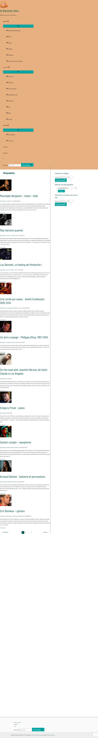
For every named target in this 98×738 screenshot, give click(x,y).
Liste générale (11, 134)
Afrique (10, 42)
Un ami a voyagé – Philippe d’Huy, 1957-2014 (24, 337)
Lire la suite (2, 213)
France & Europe (14, 235)
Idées (9, 113)
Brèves (8, 235)
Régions (5, 21)
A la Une (10, 119)
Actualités (10, 82)
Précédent (5, 532)
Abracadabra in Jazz (12, 94)
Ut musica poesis (12, 88)
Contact (15, 724)
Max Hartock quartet (11, 230)
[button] (8, 21)
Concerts (5, 147)
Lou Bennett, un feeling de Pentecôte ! (21, 264)
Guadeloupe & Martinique (14, 30)
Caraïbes (10, 49)
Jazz (9, 107)
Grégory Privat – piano (12, 408)
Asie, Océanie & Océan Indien (15, 61)
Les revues (10, 140)
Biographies (11, 76)
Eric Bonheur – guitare (12, 511)
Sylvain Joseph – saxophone (15, 442)
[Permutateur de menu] (18, 26)
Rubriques (5, 67)
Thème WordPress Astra (36, 735)
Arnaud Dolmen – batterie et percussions (22, 476)
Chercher (5, 153)
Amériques (10, 55)
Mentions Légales (17, 722)
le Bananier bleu (9, 11)
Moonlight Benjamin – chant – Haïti (19, 196)
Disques (5, 125)
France (9, 36)
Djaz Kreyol (10, 101)
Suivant (46, 532)
